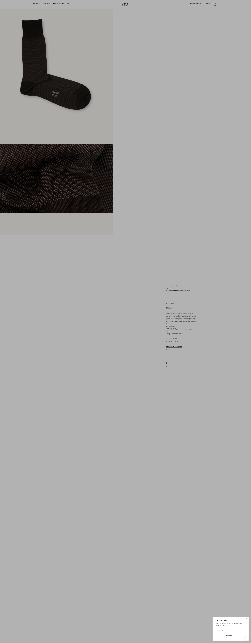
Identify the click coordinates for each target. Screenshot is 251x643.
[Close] (246, 618)
